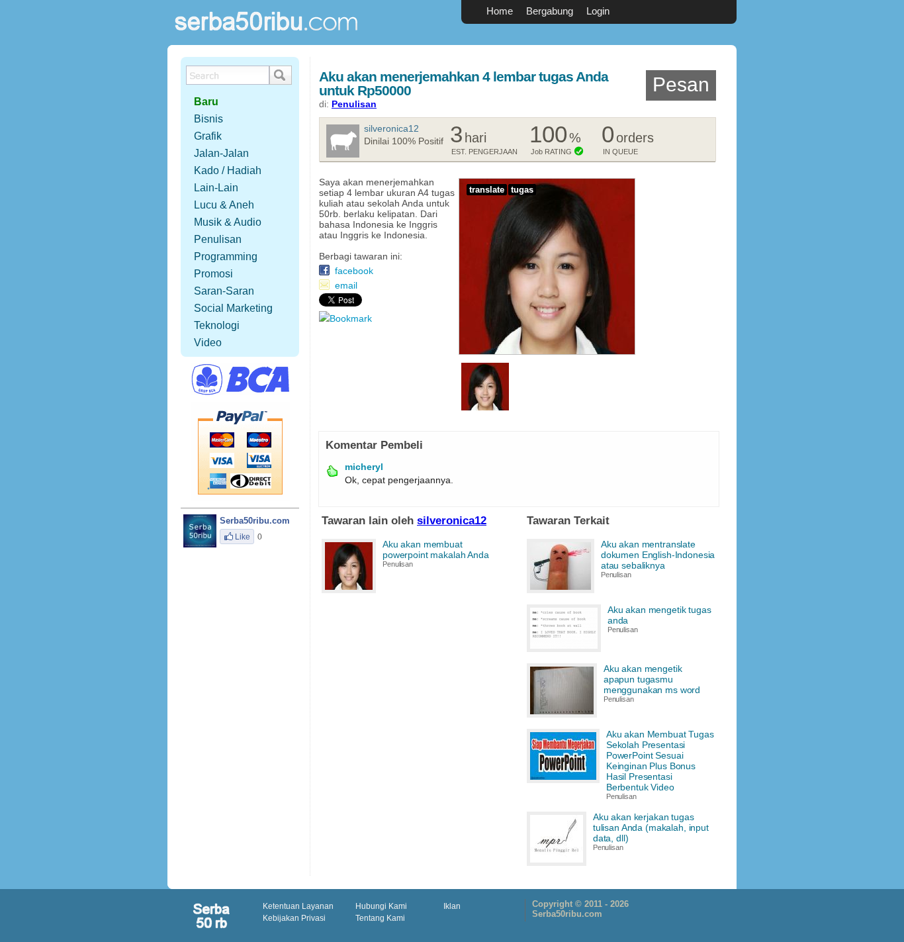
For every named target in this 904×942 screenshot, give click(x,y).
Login (598, 11)
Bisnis (208, 118)
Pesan (681, 84)
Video (208, 342)
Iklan (452, 906)
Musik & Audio (227, 222)
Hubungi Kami (381, 906)
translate (486, 190)
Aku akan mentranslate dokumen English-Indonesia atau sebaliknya (658, 555)
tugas (522, 190)
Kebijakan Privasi (294, 918)
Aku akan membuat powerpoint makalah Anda (436, 549)
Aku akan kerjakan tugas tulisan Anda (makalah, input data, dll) (651, 827)
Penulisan (354, 104)
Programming (225, 256)
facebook (354, 270)
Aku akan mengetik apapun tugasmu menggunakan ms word (652, 679)
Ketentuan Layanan (298, 906)
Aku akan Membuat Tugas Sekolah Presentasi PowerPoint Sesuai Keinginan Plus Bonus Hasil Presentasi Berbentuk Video (660, 760)
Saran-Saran (224, 291)
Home (499, 11)
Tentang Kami (380, 918)
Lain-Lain (216, 187)
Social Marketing (233, 308)
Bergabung (549, 11)
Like (242, 537)
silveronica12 (391, 128)
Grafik (208, 136)
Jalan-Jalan (221, 153)
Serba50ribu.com (266, 37)
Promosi (213, 273)
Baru (206, 101)
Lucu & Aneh (224, 205)
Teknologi (217, 325)
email (346, 285)
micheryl (364, 466)
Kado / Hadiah (227, 170)
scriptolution (212, 915)
